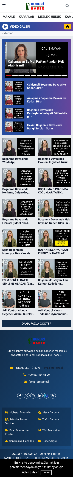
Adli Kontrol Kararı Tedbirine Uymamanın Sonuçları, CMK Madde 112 (52, 312)
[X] (27, 396)
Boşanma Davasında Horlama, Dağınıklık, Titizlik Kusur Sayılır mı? (17, 190)
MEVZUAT (48, 458)
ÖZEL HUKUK (32, 458)
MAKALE (9, 17)
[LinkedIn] (40, 396)
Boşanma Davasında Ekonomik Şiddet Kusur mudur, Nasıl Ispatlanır (53, 160)
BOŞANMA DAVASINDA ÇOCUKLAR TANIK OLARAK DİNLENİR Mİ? (53, 190)
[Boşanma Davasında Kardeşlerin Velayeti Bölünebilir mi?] (14, 113)
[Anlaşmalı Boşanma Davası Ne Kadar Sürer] (14, 100)
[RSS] (53, 396)
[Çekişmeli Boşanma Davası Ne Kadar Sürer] (14, 86)
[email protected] (53, 367)
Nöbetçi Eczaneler (20, 412)
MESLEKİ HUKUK (49, 17)
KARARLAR (26, 17)
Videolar (7, 33)
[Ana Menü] (4, 6)
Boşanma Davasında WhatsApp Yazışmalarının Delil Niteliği (15, 160)
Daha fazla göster (36, 323)
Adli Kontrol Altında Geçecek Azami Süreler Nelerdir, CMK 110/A (17, 312)
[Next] (46, 396)
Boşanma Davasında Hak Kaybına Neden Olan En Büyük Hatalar (54, 221)
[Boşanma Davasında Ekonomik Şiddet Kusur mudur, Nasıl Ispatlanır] (54, 147)
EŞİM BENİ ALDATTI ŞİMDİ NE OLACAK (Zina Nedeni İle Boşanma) (17, 281)
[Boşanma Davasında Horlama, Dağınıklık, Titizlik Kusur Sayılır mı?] (18, 177)
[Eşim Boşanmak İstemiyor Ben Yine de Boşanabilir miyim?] (18, 238)
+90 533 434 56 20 (39, 374)
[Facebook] (20, 396)
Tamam (46, 473)
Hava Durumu (51, 412)
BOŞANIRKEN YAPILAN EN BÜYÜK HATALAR (53, 251)
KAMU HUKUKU (13, 458)
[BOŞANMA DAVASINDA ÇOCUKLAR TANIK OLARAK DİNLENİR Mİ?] (54, 177)
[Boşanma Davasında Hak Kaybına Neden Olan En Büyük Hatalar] (54, 208)
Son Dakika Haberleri (21, 441)
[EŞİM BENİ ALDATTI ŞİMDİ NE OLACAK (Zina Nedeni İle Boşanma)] (18, 268)
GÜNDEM (62, 458)
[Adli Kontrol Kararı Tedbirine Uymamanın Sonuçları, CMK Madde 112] (54, 299)
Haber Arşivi (50, 441)
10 (64, 75)
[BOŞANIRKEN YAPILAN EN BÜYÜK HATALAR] (54, 238)
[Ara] (67, 6)
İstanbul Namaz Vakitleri (17, 421)
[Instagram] (33, 396)
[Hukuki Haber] (34, 6)
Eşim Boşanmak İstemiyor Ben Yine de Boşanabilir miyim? (16, 251)
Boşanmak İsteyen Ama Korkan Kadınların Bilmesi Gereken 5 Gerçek (53, 281)
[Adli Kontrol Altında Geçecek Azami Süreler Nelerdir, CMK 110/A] (18, 299)
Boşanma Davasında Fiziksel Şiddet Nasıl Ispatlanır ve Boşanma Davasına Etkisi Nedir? (16, 221)
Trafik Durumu (50, 419)
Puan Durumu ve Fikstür (17, 432)
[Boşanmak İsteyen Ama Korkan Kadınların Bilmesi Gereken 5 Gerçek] (54, 268)
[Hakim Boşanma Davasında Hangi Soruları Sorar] (14, 126)
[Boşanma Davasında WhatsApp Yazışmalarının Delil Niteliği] (18, 147)
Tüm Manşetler (51, 430)
